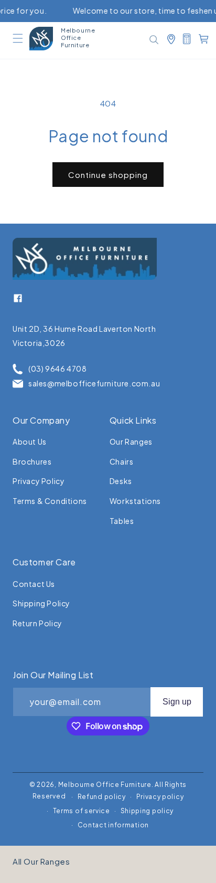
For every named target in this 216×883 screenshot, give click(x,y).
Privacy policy (160, 797)
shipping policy (41, 603)
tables (122, 520)
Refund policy (102, 797)
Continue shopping (108, 175)
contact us (34, 583)
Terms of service (81, 811)
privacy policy (38, 481)
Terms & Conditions (50, 501)
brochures (32, 461)
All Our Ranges (41, 861)
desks (121, 481)
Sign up (177, 701)
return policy (37, 623)
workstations (135, 501)
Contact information (113, 825)
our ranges (131, 441)
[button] (17, 38)
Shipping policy (147, 811)
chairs (122, 461)
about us (30, 441)
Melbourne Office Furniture (105, 785)
